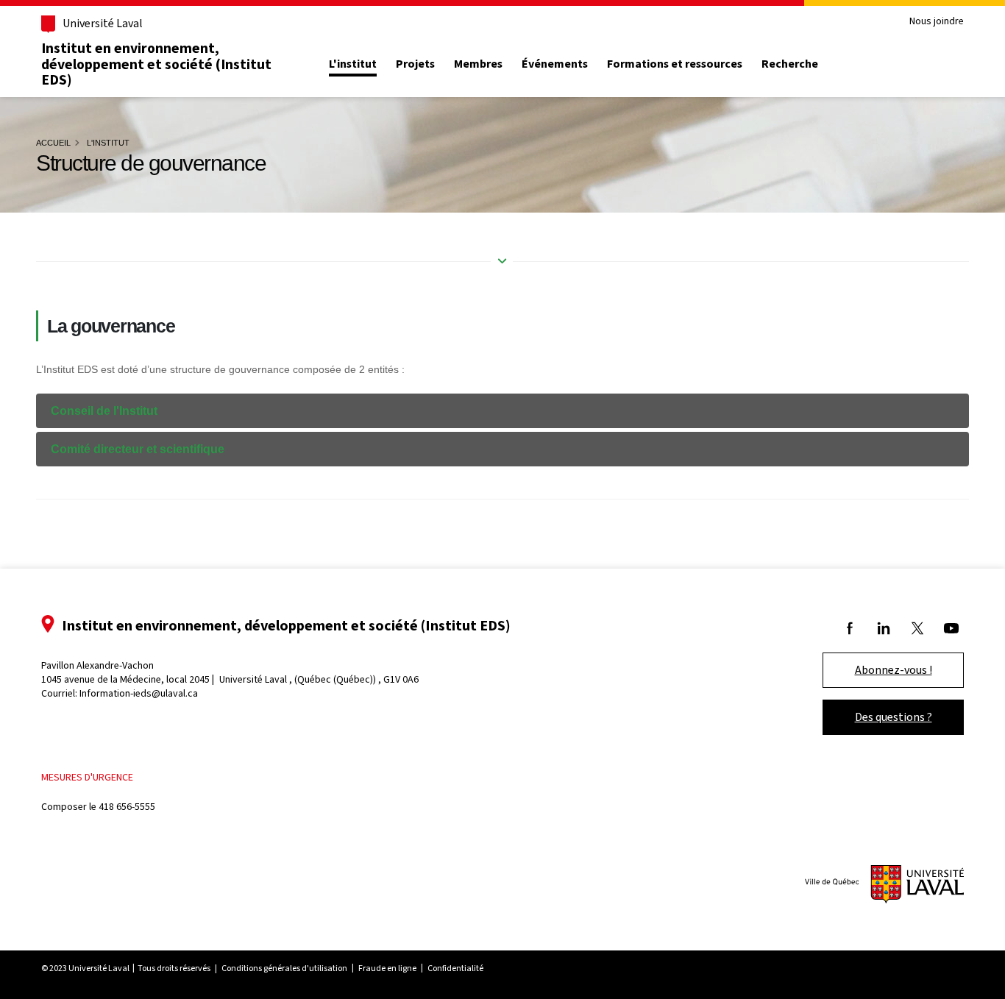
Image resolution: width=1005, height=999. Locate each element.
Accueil (53, 142)
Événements (555, 64)
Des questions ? (893, 717)
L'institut (353, 64)
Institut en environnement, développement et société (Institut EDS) (156, 63)
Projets (415, 64)
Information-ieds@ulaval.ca (138, 693)
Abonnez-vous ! (893, 670)
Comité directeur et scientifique (137, 449)
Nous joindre (936, 21)
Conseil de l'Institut (104, 411)
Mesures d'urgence (87, 777)
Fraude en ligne (387, 968)
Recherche (789, 64)
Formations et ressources (674, 64)
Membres (478, 64)
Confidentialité (455, 968)
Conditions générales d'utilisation (284, 968)
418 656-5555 (127, 807)
